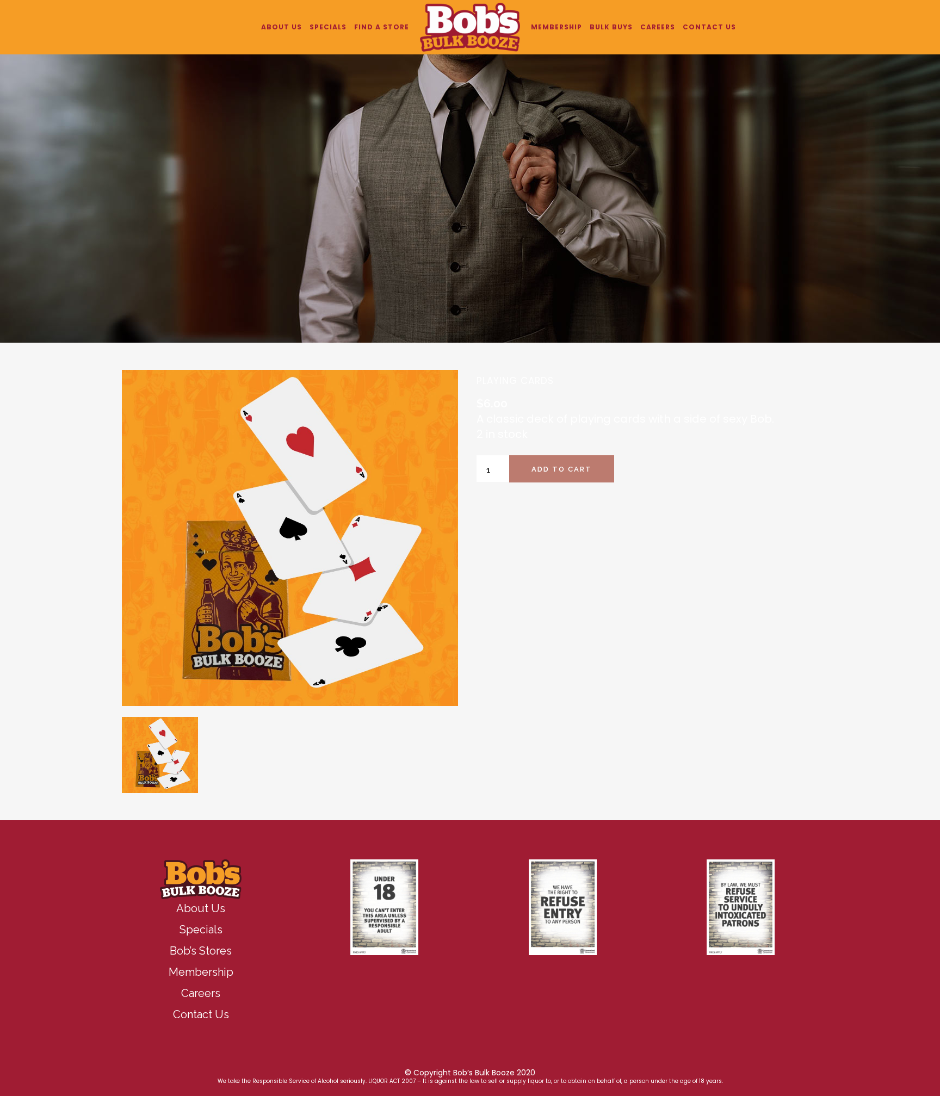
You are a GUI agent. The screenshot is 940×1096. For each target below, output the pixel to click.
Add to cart (561, 469)
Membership (201, 972)
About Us (200, 908)
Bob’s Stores (201, 951)
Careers (200, 993)
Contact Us (201, 1014)
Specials (201, 930)
